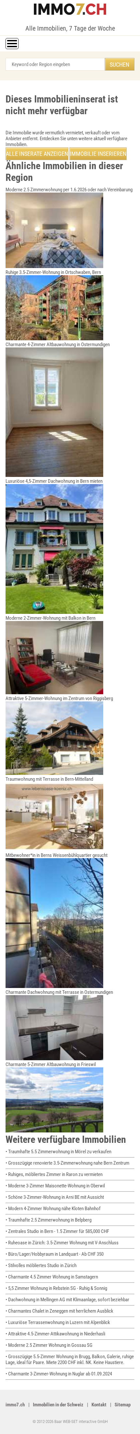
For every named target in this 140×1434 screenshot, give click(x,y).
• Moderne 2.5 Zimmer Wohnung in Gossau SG (49, 1345)
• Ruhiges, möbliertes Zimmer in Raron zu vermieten (54, 1174)
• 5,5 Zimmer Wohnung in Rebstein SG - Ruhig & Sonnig (56, 1288)
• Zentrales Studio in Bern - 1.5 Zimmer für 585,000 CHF (57, 1231)
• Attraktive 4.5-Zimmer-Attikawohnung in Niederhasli (55, 1334)
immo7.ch (15, 1405)
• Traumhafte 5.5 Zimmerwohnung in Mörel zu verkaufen (58, 1152)
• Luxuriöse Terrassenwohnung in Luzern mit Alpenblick (58, 1322)
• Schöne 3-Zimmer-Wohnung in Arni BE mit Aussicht (55, 1197)
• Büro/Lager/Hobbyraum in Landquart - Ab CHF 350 (55, 1254)
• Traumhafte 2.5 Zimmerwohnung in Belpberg (48, 1220)
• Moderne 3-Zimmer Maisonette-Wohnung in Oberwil (55, 1186)
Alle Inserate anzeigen (37, 153)
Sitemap (123, 1405)
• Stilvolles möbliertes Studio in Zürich (41, 1265)
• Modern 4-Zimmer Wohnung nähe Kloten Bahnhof (53, 1208)
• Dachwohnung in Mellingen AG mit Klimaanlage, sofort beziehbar (67, 1300)
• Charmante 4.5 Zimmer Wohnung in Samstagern (52, 1277)
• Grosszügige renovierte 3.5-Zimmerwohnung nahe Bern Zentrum (67, 1163)
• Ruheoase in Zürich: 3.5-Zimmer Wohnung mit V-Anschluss (62, 1243)
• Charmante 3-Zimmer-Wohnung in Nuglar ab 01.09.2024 (59, 1374)
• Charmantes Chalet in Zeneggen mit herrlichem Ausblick (59, 1311)
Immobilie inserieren (98, 153)
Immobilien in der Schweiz (58, 1405)
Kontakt (98, 1405)
